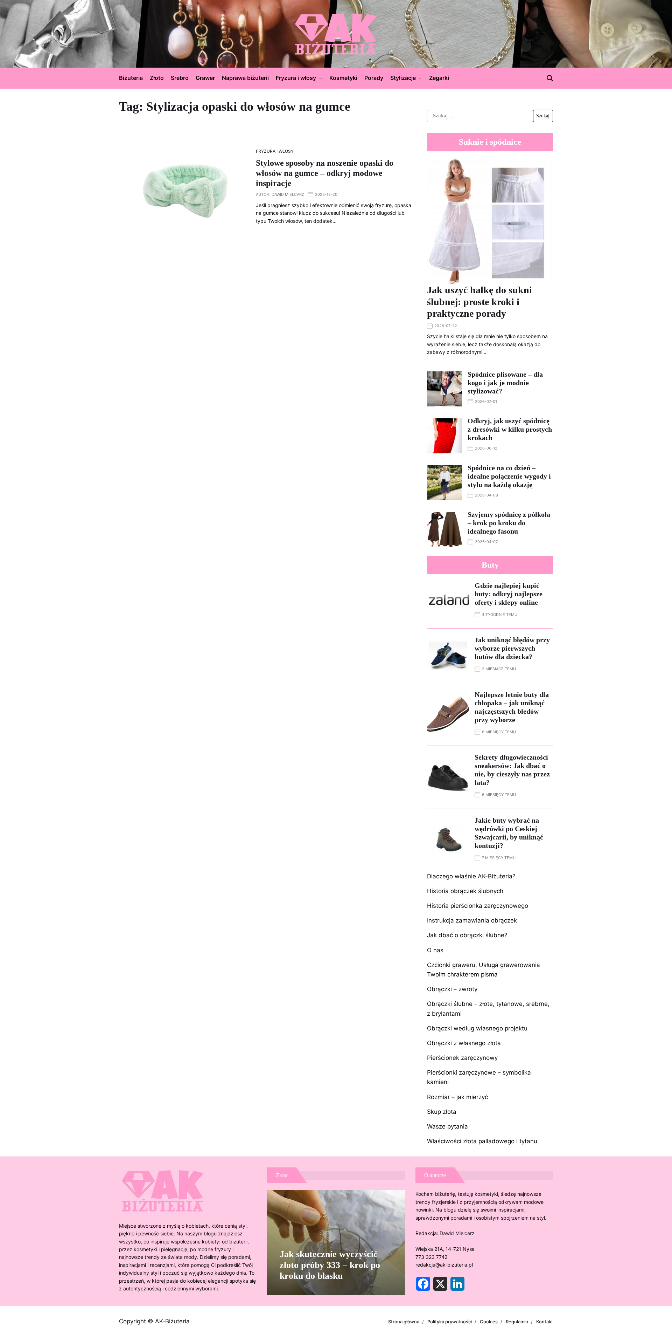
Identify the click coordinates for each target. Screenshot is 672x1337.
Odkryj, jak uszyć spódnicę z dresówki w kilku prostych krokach (510, 429)
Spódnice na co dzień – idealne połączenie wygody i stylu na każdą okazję (509, 476)
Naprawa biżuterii (245, 77)
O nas (435, 950)
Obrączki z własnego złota (464, 1043)
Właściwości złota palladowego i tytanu (482, 1141)
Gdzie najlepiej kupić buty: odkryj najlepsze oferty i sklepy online (508, 594)
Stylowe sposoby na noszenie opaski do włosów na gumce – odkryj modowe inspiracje (324, 173)
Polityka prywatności (449, 1321)
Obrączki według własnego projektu (477, 1028)
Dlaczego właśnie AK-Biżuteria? (471, 876)
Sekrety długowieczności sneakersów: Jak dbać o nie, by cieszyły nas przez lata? (512, 769)
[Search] (550, 78)
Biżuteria (131, 77)
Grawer (205, 77)
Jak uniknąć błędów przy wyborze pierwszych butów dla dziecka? (512, 648)
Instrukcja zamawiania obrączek (472, 920)
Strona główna (403, 1321)
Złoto (157, 77)
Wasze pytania (447, 1126)
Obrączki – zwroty (452, 989)
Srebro (180, 77)
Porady (373, 77)
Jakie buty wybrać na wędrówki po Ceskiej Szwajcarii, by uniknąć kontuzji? (509, 832)
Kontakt (544, 1321)
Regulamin (517, 1321)
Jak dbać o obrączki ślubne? (467, 935)
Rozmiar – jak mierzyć (457, 1097)
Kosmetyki (343, 77)
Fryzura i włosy (296, 77)
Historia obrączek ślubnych (465, 890)
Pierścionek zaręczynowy (462, 1057)
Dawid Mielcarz (288, 194)
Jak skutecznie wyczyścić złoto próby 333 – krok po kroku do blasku (330, 1265)
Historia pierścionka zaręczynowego (477, 905)
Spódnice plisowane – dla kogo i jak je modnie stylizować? (505, 382)
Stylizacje (403, 77)
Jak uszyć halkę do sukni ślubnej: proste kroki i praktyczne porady (479, 301)
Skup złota (441, 1111)
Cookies (489, 1321)
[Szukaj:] (480, 116)
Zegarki (439, 77)
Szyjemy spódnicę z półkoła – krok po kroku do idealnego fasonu (509, 522)
